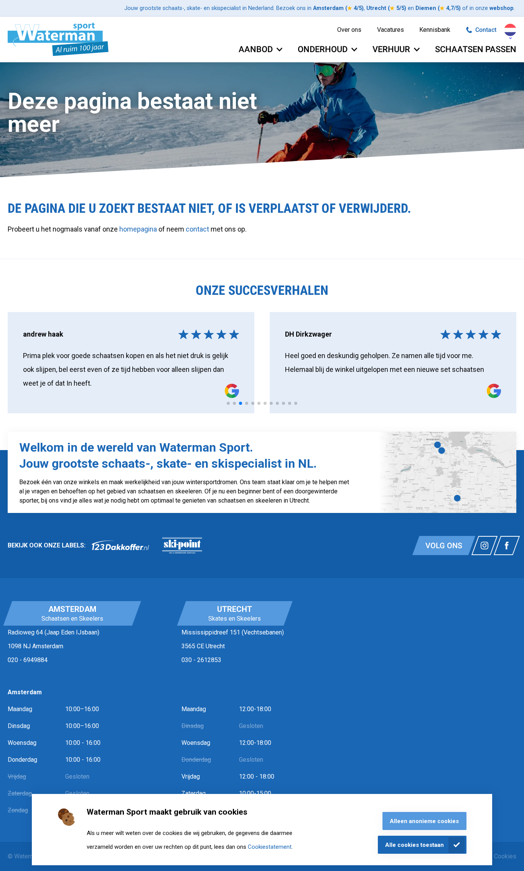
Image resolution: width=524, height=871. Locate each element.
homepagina (138, 229)
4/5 (354, 8)
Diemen (425, 8)
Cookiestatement (270, 846)
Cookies (505, 856)
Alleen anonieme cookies (424, 821)
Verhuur (391, 49)
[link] (120, 545)
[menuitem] (349, 30)
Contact (485, 29)
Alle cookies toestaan (414, 844)
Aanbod (256, 49)
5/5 (397, 8)
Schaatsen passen (475, 49)
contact (198, 229)
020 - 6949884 (28, 660)
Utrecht (376, 8)
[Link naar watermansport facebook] (506, 545)
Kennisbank (434, 29)
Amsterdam (328, 8)
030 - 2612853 (201, 660)
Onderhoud (323, 49)
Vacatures (390, 29)
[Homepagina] (58, 39)
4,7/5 (449, 8)
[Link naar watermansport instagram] (484, 545)
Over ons (349, 29)
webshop (501, 8)
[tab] (228, 403)
